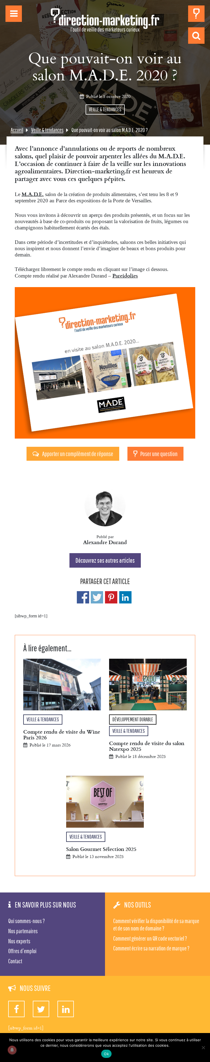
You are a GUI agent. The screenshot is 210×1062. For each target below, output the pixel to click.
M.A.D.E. (33, 194)
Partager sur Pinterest (111, 597)
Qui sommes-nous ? (26, 920)
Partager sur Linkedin (125, 597)
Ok (106, 1054)
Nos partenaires (23, 931)
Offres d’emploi (22, 951)
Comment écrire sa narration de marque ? (151, 948)
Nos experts (19, 941)
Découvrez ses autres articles (105, 560)
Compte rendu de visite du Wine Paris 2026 (61, 734)
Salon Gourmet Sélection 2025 (101, 849)
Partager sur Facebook (83, 597)
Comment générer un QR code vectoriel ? (150, 938)
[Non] (203, 1047)
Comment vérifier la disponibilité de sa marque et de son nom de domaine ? (156, 924)
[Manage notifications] (12, 1050)
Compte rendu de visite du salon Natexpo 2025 (146, 746)
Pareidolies (125, 275)
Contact (15, 961)
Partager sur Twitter (97, 597)
